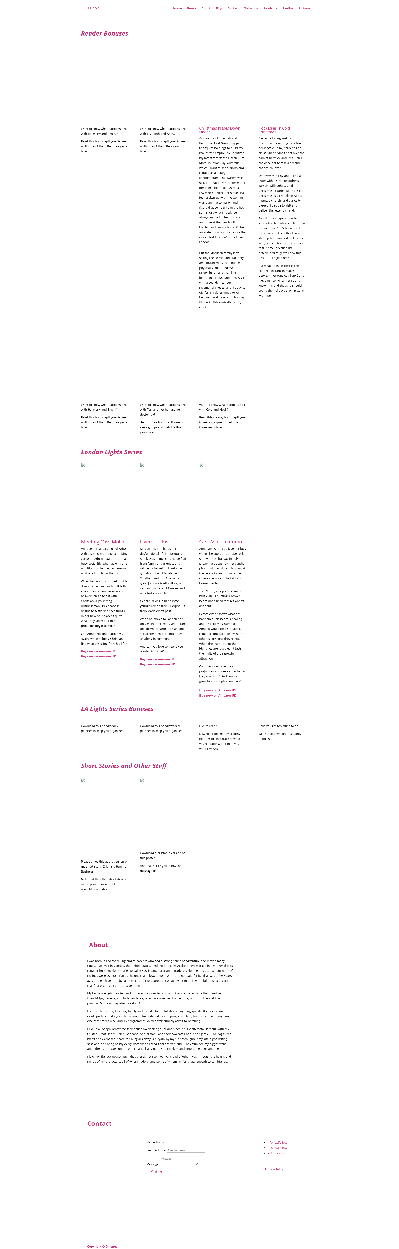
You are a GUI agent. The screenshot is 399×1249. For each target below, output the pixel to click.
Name (151, 1142)
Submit (158, 1172)
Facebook (270, 8)
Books (191, 8)
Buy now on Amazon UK (98, 656)
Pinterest (305, 8)
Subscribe (251, 8)
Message (153, 1164)
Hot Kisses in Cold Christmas (274, 130)
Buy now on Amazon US (98, 651)
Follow (282, 1142)
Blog (219, 8)
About (206, 8)
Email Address (156, 1150)
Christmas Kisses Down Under (219, 130)
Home (177, 8)
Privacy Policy (274, 1169)
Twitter (288, 8)
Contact (233, 8)
